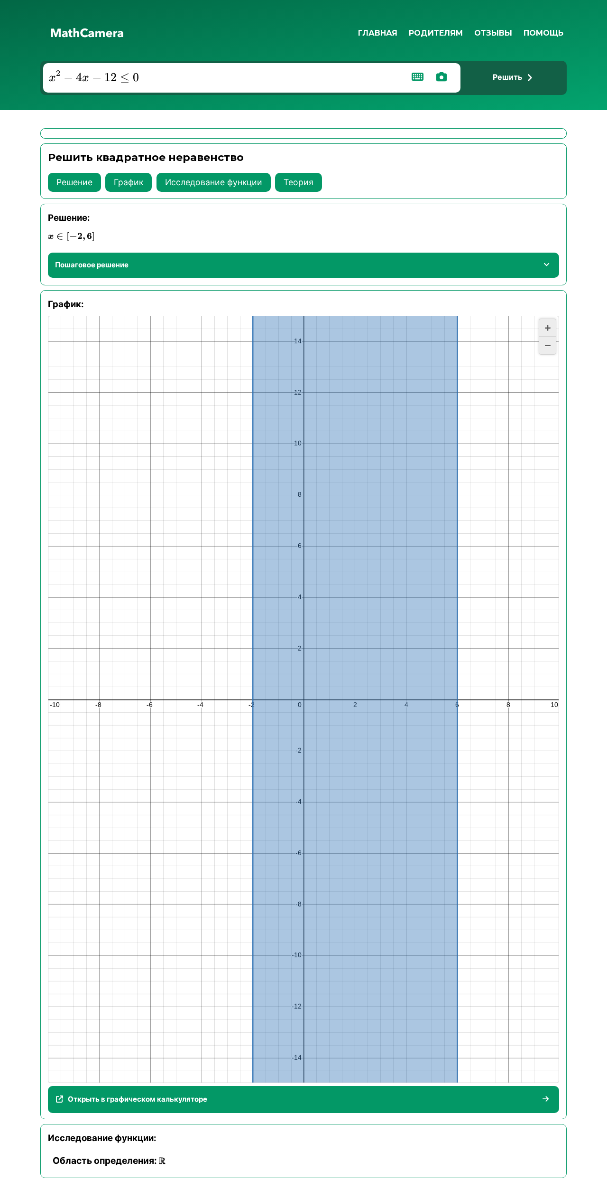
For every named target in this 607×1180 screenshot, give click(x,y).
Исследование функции (213, 182)
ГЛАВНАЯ (377, 33)
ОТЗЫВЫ (493, 33)
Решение (74, 182)
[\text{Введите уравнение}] (221, 78)
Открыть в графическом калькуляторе (137, 1099)
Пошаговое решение (92, 264)
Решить (507, 77)
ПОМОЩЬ (543, 33)
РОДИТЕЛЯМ (436, 33)
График (128, 182)
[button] (547, 328)
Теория (298, 182)
